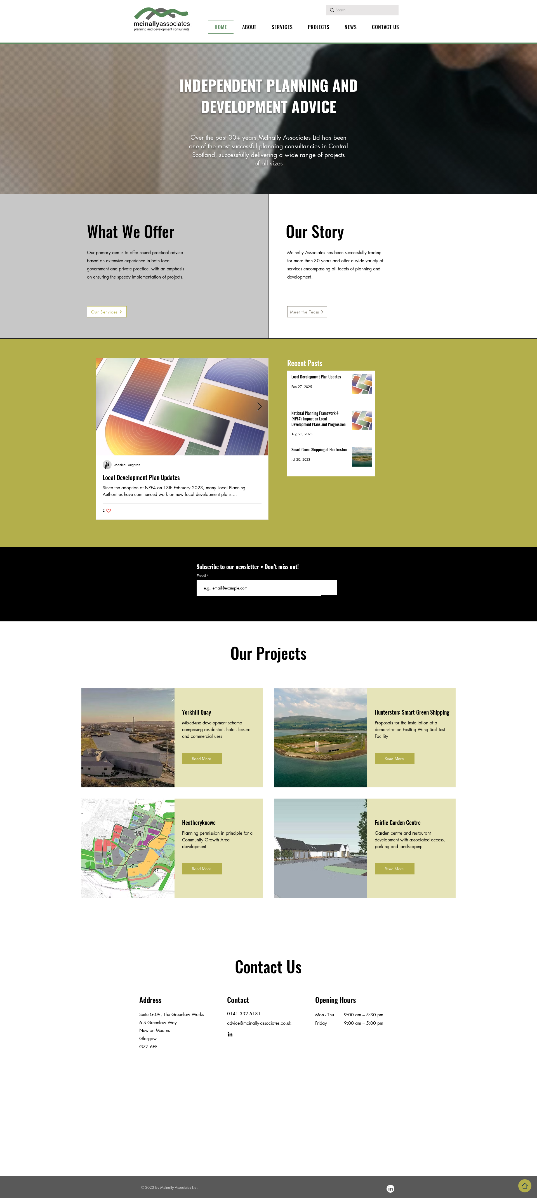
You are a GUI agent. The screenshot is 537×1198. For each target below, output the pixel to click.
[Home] (524, 1185)
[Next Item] (259, 407)
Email (202, 576)
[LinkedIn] (230, 1034)
